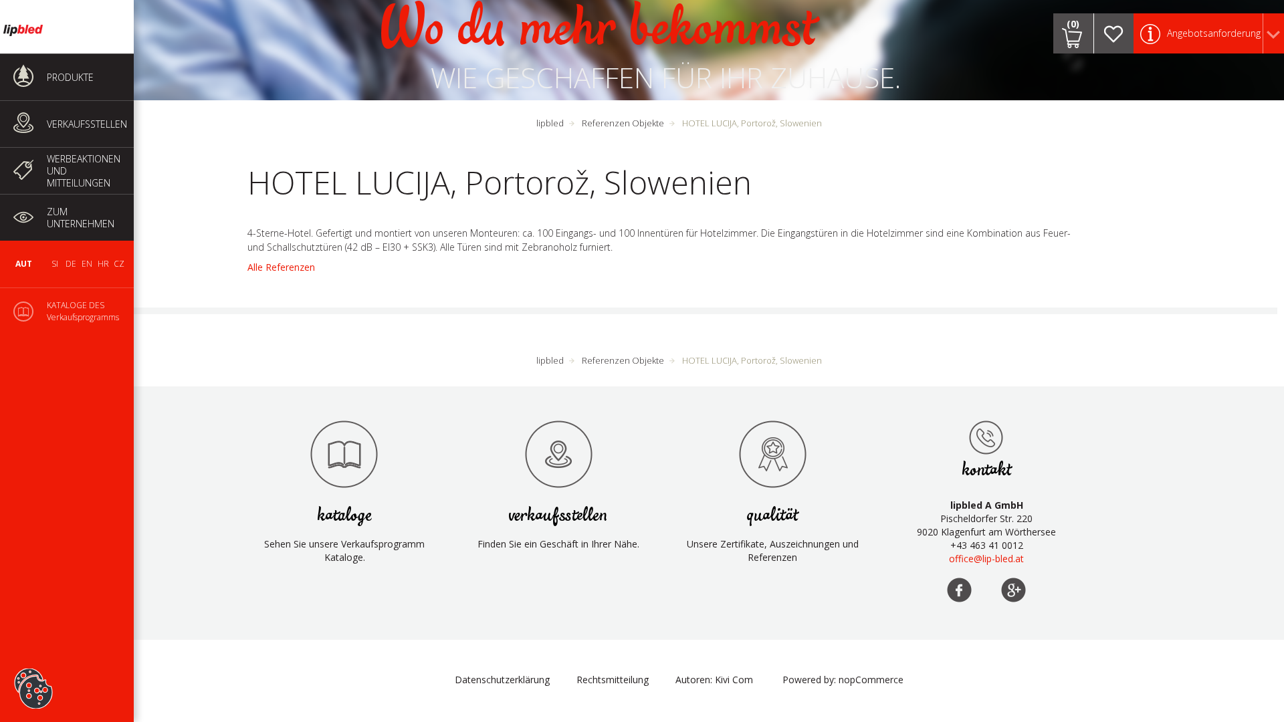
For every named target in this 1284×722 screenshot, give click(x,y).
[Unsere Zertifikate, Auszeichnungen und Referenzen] (772, 454)
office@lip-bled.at (986, 558)
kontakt (987, 470)
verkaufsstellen (558, 515)
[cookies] (33, 668)
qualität (772, 515)
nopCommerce (871, 679)
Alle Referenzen (281, 267)
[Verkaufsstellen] (986, 437)
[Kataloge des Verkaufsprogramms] (344, 454)
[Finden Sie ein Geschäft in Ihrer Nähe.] (558, 454)
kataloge (344, 515)
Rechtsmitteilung (612, 679)
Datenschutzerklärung (502, 679)
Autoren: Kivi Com (714, 679)
